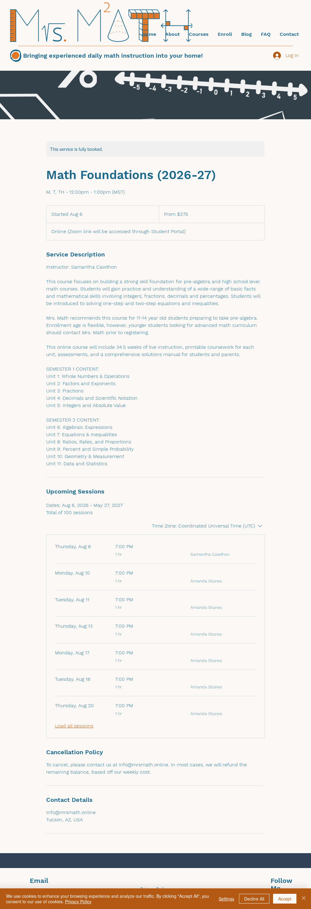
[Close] (303, 898)
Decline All (254, 899)
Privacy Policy (78, 901)
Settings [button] (226, 899)
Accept (284, 899)
